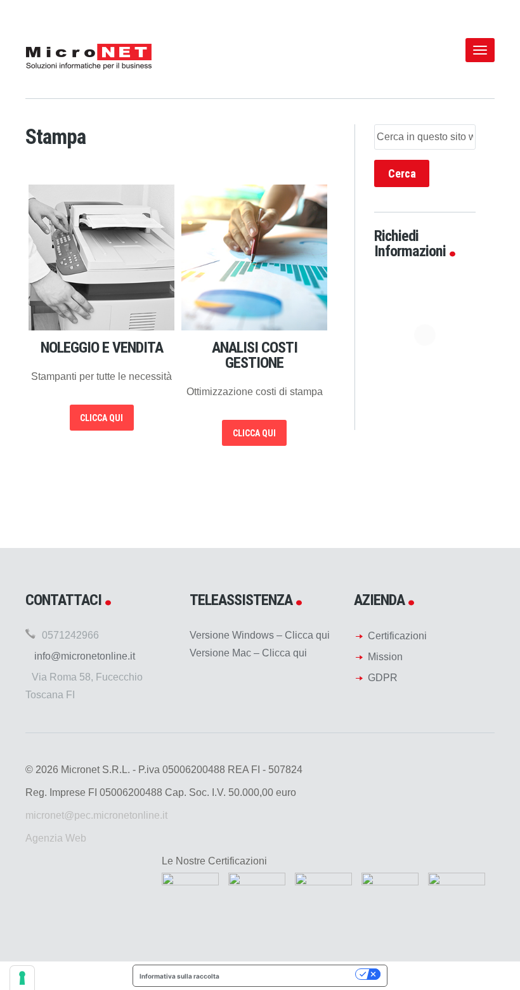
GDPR (383, 677)
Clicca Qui (101, 418)
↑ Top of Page (472, 945)
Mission (385, 656)
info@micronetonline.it (84, 656)
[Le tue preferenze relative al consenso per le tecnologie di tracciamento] (22, 978)
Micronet (88, 55)
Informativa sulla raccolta (179, 976)
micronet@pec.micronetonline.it (96, 815)
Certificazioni (397, 635)
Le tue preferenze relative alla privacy (291, 974)
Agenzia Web (55, 838)
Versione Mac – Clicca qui (248, 653)
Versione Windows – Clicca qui (260, 635)
